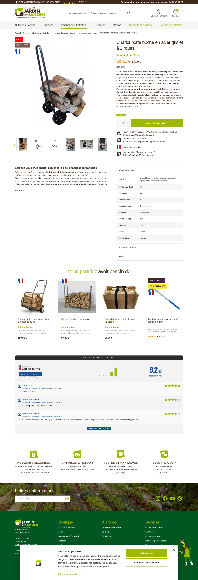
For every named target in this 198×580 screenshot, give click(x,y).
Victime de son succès (165, 343)
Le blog (105, 532)
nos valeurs (53, 2)
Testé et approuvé (153, 545)
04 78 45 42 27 (164, 469)
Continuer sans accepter (146, 562)
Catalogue (106, 536)
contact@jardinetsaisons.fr (27, 544)
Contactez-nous (152, 536)
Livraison (149, 532)
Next (111, 145)
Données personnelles (155, 541)
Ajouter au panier (33, 344)
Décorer (62, 541)
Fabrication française (31, 2)
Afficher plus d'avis (99, 428)
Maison (61, 545)
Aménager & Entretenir (68, 536)
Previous (14, 145)
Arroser (61, 532)
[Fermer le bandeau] (174, 550)
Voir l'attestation (30, 374)
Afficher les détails (67, 574)
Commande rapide (153, 527)
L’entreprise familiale (111, 527)
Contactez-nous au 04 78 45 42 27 (167, 2)
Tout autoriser (146, 553)
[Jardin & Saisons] (30, 13)
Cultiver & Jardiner (66, 527)
